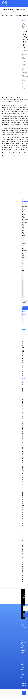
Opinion (11, 15)
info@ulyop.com (16, 155)
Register (24, 314)
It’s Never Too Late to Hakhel (22, 559)
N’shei (20, 15)
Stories (22, 676)
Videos (22, 674)
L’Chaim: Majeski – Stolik (23, 355)
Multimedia (23, 642)
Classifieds (23, 678)
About (22, 649)
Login (23, 311)
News (7, 15)
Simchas (23, 650)
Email (23, 271)
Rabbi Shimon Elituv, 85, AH (23, 510)
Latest (2, 15)
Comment (24, 279)
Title (23, 263)
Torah (16, 15)
